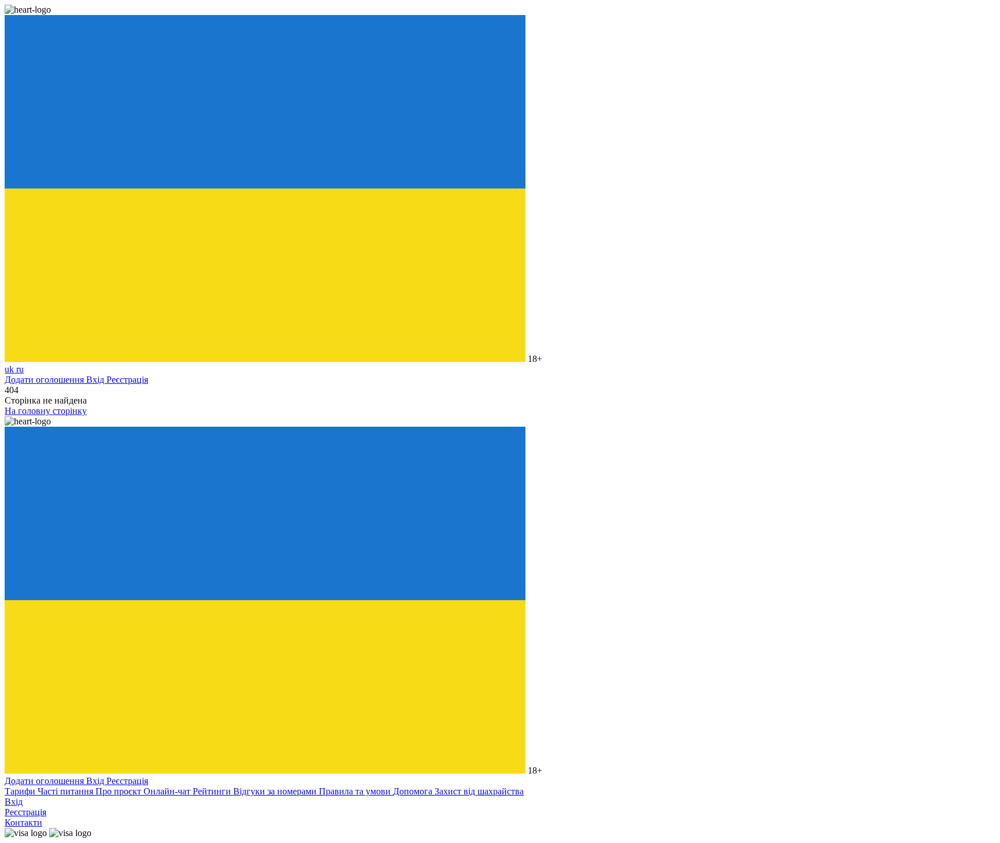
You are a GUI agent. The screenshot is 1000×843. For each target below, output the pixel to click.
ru (20, 369)
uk (10, 369)
